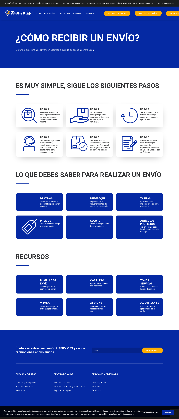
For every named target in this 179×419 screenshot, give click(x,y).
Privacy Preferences (150, 412)
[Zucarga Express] (20, 13)
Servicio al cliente (62, 382)
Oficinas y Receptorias (26, 382)
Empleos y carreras (25, 386)
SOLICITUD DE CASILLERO (71, 13)
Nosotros (20, 390)
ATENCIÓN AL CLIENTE (166, 3)
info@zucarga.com (146, 3)
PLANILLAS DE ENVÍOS (45, 13)
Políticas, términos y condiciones (69, 386)
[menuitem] (166, 3)
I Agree (168, 412)
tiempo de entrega (148, 115)
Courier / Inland (99, 382)
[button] (131, 374)
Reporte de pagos (62, 390)
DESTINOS (90, 13)
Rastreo (96, 386)
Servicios (96, 390)
